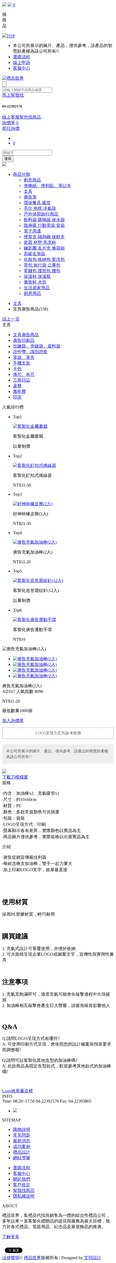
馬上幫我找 (13, 95)
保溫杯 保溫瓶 (37, 276)
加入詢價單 (13, 720)
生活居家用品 (37, 287)
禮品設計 (21, 1152)
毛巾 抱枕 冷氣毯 (40, 208)
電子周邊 (32, 231)
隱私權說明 (24, 1196)
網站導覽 (21, 1158)
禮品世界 (32, 1257)
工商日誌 (21, 380)
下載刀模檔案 (15, 777)
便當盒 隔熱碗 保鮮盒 (44, 236)
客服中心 (21, 68)
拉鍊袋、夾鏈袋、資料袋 (36, 346)
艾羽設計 (92, 1257)
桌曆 (17, 385)
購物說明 (21, 1129)
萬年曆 (19, 391)
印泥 (17, 397)
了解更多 (10, 1236)
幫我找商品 (24, 1190)
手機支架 (21, 363)
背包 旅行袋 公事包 (42, 265)
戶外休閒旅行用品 (41, 214)
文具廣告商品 (26, 334)
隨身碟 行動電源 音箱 (44, 225)
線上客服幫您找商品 (21, 117)
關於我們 (21, 1179)
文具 (28, 191)
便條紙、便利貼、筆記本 (47, 185)
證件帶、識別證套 (30, 351)
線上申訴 (21, 62)
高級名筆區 (34, 253)
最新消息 (21, 1141)
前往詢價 (10, 128)
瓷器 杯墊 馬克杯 (40, 242)
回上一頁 (10, 319)
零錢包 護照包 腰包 (42, 270)
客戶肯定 (21, 1185)
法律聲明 (10, 1257)
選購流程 (21, 57)
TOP (10, 36)
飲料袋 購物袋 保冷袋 (44, 219)
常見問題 (21, 1135)
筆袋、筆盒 (24, 357)
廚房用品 (32, 293)
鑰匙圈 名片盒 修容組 (44, 248)
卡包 (17, 368)
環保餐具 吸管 (37, 202)
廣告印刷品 (24, 340)
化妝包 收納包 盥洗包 (44, 259)
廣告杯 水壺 (35, 282)
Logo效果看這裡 (17, 1091)
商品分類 (21, 174)
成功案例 (21, 1146)
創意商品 (32, 180)
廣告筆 (30, 197)
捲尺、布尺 (24, 374)
